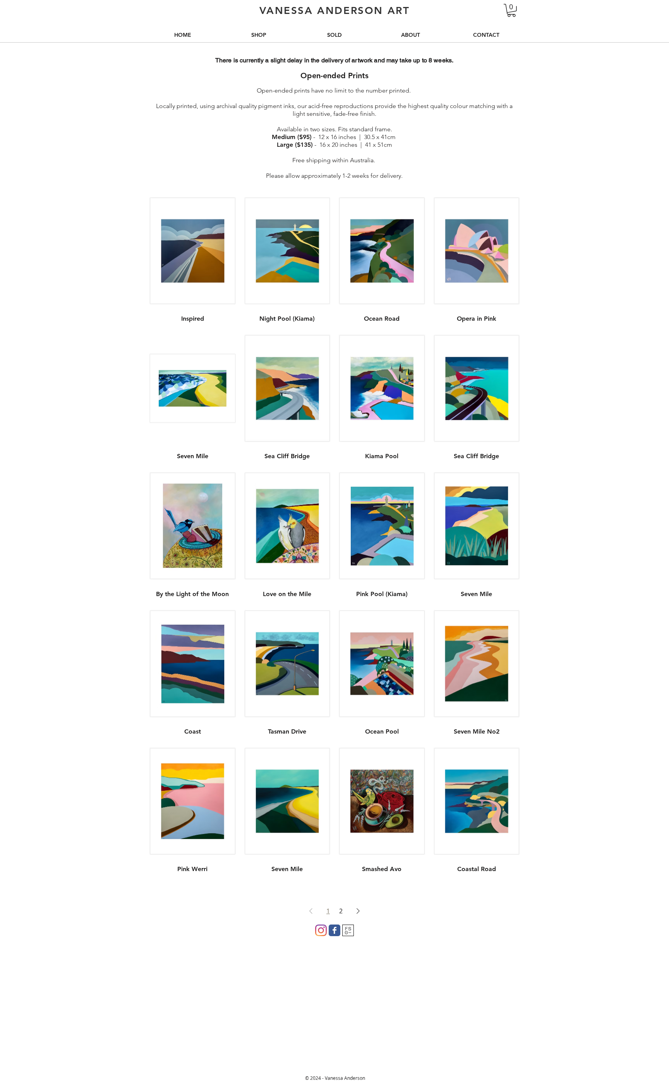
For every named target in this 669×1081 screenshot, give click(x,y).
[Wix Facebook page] (334, 930)
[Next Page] (358, 911)
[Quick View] (192, 251)
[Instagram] (321, 930)
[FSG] (348, 930)
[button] (511, 10)
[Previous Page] (311, 911)
